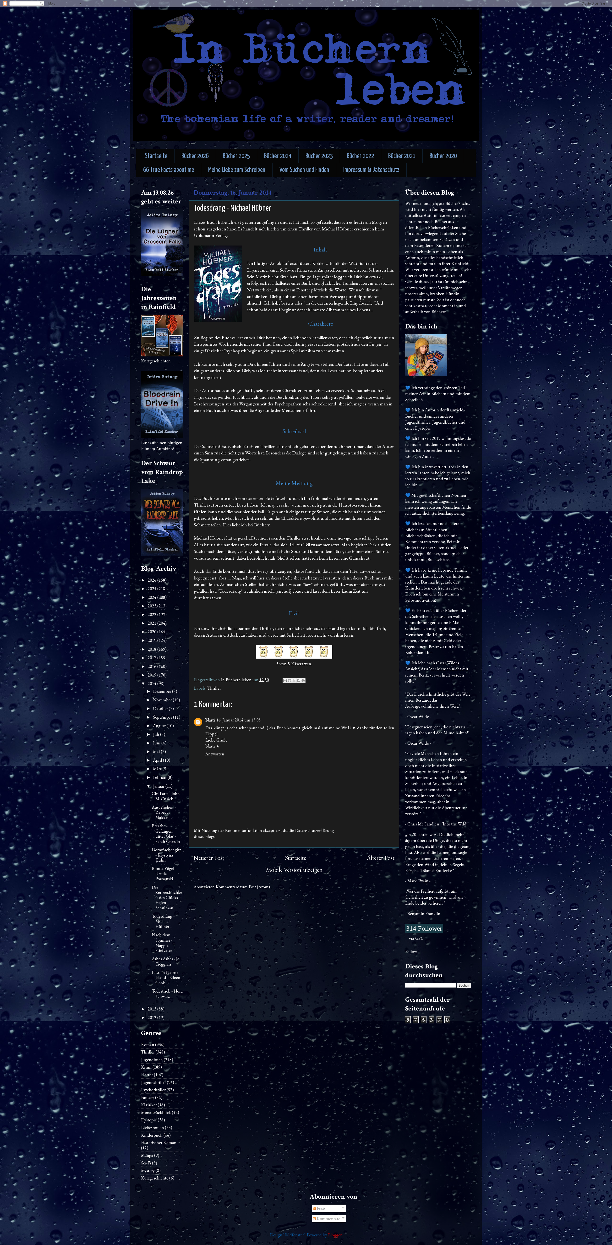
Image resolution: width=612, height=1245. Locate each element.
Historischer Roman (158, 1142)
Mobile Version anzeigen (294, 870)
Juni (157, 743)
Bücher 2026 (195, 156)
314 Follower (424, 928)
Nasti (210, 720)
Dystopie (149, 1120)
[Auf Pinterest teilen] (303, 680)
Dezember (162, 691)
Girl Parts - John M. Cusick (166, 796)
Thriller (214, 688)
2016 (152, 666)
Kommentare (328, 1218)
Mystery (148, 1170)
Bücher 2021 (401, 156)
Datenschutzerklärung (314, 830)
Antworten (214, 754)
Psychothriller (153, 1089)
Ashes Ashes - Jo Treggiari (166, 961)
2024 (152, 597)
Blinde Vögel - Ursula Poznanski (164, 873)
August (160, 725)
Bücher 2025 (236, 156)
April (158, 760)
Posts (321, 1208)
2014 (152, 683)
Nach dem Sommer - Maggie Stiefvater (162, 942)
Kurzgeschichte (154, 1178)
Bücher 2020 (443, 156)
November (163, 700)
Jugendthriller (153, 1082)
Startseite (156, 156)
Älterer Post (380, 858)
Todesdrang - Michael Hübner (163, 921)
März (158, 768)
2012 (152, 1017)
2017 (152, 658)
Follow (411, 951)
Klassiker (149, 1105)
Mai (157, 751)
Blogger (335, 1235)
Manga (147, 1155)
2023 (152, 606)
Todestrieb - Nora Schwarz (167, 993)
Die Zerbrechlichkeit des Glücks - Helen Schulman (167, 898)
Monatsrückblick (156, 1112)
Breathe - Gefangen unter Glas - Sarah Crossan (166, 833)
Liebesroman (152, 1127)
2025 (152, 588)
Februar (160, 777)
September (163, 717)
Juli (156, 734)
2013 (152, 1009)
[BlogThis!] (289, 680)
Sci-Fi (146, 1163)
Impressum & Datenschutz (371, 170)
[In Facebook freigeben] (298, 680)
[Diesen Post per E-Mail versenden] (285, 680)
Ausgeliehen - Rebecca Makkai (164, 812)
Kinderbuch (152, 1135)
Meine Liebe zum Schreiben (236, 170)
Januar (159, 786)
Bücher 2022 (360, 156)
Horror (147, 1074)
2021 (152, 623)
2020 (152, 631)
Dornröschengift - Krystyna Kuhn (166, 855)
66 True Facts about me (168, 170)
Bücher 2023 (319, 156)
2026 (152, 580)
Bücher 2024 (277, 156)
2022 (152, 614)
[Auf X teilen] (294, 680)
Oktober (161, 708)
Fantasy (147, 1097)
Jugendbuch (152, 1059)
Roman (147, 1044)
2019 (152, 640)
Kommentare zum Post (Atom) (243, 887)
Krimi (146, 1067)
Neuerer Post (209, 858)
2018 (152, 649)
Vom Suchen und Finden (304, 170)
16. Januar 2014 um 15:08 (238, 720)
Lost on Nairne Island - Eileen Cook (166, 977)
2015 (152, 675)
